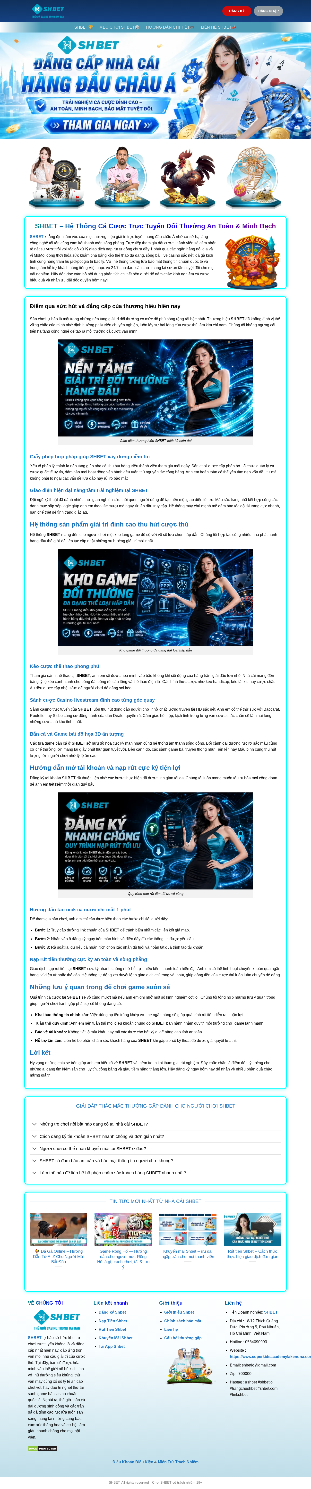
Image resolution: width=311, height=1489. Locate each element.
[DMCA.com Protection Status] (42, 1448)
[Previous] (29, 1249)
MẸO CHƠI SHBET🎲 (119, 27)
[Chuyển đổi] (34, 1124)
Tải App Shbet (112, 1346)
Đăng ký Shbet (112, 1312)
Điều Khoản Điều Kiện (132, 1462)
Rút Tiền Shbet (112, 1329)
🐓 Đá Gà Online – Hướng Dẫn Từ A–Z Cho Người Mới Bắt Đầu (58, 1256)
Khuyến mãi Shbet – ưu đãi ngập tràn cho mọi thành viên (188, 1254)
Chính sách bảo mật (182, 1321)
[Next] (282, 1249)
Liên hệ (171, 1329)
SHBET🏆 (83, 27)
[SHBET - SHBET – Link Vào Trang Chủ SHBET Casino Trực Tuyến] (48, 11)
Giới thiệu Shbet (179, 1312)
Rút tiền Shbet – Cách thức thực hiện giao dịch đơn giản (252, 1254)
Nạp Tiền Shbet (113, 1321)
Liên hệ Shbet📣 (218, 27)
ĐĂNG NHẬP (268, 11)
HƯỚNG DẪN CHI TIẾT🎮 (170, 27)
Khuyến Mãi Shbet (115, 1338)
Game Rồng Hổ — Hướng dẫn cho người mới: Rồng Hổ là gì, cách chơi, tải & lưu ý (123, 1259)
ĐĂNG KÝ (237, 11)
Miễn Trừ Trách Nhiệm (178, 1462)
